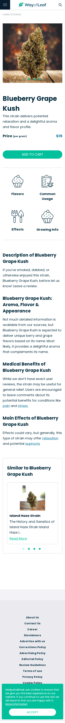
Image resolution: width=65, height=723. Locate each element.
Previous (4, 513)
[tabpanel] (32, 53)
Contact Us (32, 623)
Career (32, 629)
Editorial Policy (32, 659)
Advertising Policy (33, 653)
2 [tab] (29, 79)
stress (23, 406)
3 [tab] (34, 79)
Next (60, 513)
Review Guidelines (32, 665)
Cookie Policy (32, 683)
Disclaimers (32, 635)
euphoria (32, 443)
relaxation (50, 438)
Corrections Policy (32, 647)
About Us (32, 617)
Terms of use (32, 671)
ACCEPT (32, 712)
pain (6, 406)
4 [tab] (40, 79)
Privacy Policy (32, 677)
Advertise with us (32, 641)
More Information (16, 704)
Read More (18, 538)
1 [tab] (23, 79)
